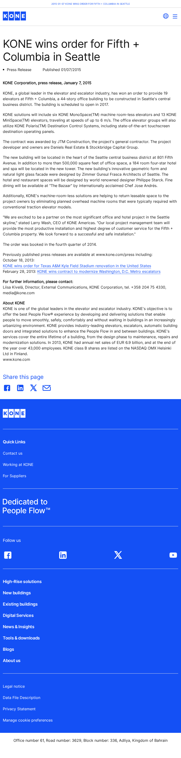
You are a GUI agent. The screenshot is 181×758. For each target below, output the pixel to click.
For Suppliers (14, 475)
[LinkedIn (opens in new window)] (63, 554)
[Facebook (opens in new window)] (8, 554)
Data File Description (21, 697)
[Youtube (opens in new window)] (173, 554)
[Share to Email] (46, 387)
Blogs (8, 649)
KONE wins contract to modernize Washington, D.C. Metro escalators (98, 271)
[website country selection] (165, 16)
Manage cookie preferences (28, 720)
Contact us (12, 453)
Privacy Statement (19, 708)
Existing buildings (20, 604)
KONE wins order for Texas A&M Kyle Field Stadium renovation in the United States (77, 265)
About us (12, 660)
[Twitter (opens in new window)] (118, 554)
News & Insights (18, 626)
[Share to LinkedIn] (20, 387)
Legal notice (14, 686)
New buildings (17, 592)
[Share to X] (33, 387)
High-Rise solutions (22, 581)
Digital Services (18, 615)
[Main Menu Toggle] (175, 16)
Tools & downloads (21, 637)
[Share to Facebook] (7, 387)
